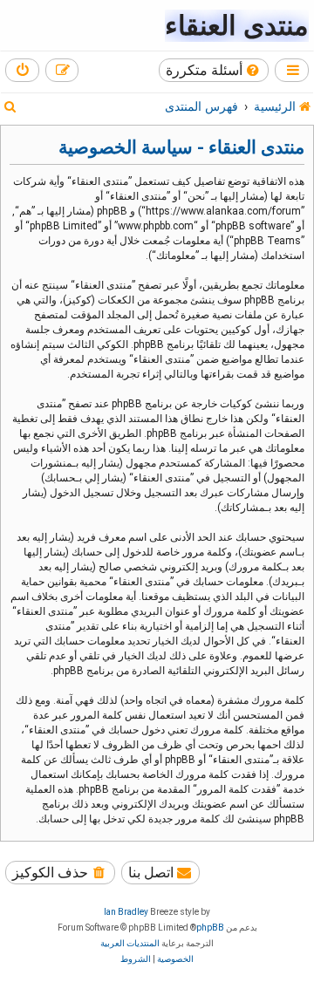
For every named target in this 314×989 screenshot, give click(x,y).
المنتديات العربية (130, 943)
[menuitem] (214, 70)
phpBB (210, 927)
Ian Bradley (126, 912)
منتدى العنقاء (237, 26)
